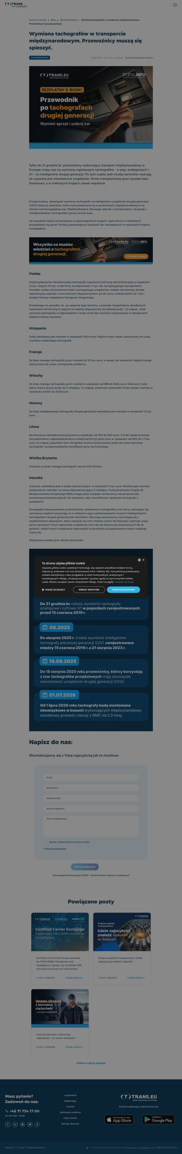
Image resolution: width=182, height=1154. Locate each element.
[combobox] (139, 560)
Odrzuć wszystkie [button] (89, 589)
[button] (53, 589)
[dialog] (91, 577)
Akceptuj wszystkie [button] (123, 589)
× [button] (143, 560)
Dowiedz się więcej (124, 581)
